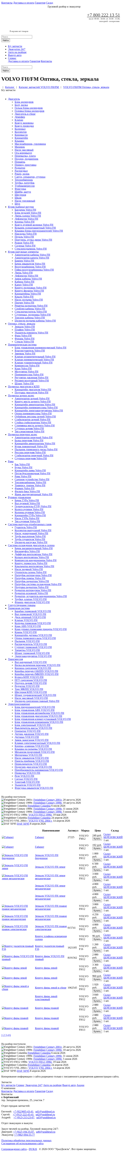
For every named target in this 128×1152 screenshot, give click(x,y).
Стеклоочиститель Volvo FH (31, 311)
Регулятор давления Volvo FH (31, 377)
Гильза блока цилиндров (29, 108)
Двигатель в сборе (25, 114)
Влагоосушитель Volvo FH (30, 350)
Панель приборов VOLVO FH (32, 761)
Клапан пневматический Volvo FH (34, 359)
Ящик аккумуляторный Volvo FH (33, 494)
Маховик (20, 146)
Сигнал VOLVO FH (26, 779)
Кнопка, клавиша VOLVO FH (32, 746)
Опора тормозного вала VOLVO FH (35, 638)
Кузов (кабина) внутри (21, 206)
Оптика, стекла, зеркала (21, 323)
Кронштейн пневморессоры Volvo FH (36, 407)
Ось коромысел (23, 152)
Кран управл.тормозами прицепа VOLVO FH (41, 629)
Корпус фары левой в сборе (50, 987)
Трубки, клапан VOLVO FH (31, 599)
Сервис (12, 58)
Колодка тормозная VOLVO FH (33, 623)
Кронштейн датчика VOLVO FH (33, 635)
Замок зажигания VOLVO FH (31, 740)
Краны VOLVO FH (26, 632)
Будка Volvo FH (23, 467)
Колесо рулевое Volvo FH (29, 509)
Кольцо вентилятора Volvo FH (32, 557)
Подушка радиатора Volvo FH (31, 587)
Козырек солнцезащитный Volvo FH (35, 227)
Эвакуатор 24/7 (16, 49)
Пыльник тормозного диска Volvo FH (36, 449)
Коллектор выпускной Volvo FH (33, 530)
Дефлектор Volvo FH (26, 218)
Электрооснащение (19, 704)
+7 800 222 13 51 (103, 14)
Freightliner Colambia (39, 805)
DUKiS (33, 1149)
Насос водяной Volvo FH (29, 569)
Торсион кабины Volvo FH (30, 317)
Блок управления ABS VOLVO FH (34, 710)
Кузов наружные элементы (23, 251)
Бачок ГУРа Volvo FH (27, 500)
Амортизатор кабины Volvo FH (32, 254)
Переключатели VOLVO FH (31, 764)
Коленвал (20, 128)
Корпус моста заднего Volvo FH (33, 401)
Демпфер (20, 116)
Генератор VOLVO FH (27, 731)
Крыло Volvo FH (24, 296)
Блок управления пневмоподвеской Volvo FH (40, 347)
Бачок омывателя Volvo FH (30, 263)
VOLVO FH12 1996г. (40, 814)
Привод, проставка (25, 164)
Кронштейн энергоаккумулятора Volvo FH (39, 410)
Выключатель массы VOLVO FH (33, 728)
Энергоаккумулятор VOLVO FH (33, 656)
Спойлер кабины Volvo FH (30, 308)
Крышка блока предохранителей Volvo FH (39, 230)
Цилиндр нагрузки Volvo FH (31, 542)
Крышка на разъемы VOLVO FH (33, 749)
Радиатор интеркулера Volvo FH (33, 590)
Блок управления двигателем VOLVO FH (38, 716)
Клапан (19, 119)
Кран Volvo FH (23, 368)
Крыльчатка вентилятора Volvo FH (34, 566)
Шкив (18, 197)
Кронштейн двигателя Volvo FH (33, 389)
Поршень (20, 161)
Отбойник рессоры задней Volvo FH (35, 416)
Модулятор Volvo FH (26, 371)
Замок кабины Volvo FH (28, 278)
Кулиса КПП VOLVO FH (29, 677)
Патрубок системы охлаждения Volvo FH (38, 584)
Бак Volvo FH (22, 464)
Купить (97, 838)
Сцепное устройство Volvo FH (32, 479)
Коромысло (21, 134)
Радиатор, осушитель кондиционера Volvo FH (41, 596)
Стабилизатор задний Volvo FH (32, 419)
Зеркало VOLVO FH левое (50, 866)
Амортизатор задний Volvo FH (32, 398)
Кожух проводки (24, 125)
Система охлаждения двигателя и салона (31, 545)
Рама (11, 461)
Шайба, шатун (23, 191)
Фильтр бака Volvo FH (27, 491)
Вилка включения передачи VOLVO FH (37, 665)
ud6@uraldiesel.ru (45, 1131)
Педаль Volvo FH (24, 236)
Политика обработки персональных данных (26, 1140)
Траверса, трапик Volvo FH (30, 485)
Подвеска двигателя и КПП (24, 386)
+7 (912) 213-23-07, (24, 1117)
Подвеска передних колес (22, 434)
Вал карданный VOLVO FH (31, 662)
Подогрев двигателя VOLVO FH (33, 767)
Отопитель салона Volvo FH (30, 572)
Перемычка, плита (25, 155)
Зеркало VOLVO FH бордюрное (46, 857)
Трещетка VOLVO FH (27, 650)
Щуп (17, 203)
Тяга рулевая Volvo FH (27, 521)
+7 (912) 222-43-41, (23, 1114)
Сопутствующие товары (22, 605)
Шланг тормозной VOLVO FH (32, 653)
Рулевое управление (19, 497)
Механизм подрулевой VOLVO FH (35, 752)
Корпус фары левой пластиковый (46, 998)
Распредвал (21, 170)
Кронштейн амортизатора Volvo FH (35, 404)
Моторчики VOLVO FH (28, 755)
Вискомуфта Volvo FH (27, 551)
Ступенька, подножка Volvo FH (33, 314)
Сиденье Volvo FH (25, 245)
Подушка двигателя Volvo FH (31, 392)
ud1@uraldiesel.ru (45, 1111)
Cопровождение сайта (14, 1149)
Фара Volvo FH (23, 335)
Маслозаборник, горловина (30, 143)
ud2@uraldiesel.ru (45, 1114)
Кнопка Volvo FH (24, 221)
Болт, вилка (21, 105)
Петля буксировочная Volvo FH (32, 473)
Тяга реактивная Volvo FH (29, 431)
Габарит (39, 837)
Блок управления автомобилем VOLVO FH (39, 713)
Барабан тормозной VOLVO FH (33, 611)
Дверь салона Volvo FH (28, 215)
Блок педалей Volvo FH (28, 212)
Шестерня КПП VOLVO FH (31, 692)
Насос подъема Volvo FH (29, 299)
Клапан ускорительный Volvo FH (33, 362)
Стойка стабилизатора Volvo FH (33, 422)
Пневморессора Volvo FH (29, 374)
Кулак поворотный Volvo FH (31, 446)
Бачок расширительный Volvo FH (34, 548)
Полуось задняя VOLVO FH (31, 683)
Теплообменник (24, 179)
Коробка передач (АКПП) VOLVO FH (36, 671)
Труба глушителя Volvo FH (30, 539)
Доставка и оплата (23, 2)
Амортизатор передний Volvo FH (33, 437)
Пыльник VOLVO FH (27, 641)
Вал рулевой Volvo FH (27, 503)
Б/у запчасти (15, 46)
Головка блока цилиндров (29, 111)
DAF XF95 (23, 823)
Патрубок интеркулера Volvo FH (33, 575)
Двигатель (14, 99)
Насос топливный (25, 200)
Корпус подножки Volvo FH (30, 287)
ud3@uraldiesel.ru (46, 1117)
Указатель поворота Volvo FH (31, 332)
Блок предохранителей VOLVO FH (35, 707)
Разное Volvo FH (24, 242)
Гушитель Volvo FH (26, 527)
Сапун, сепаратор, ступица (30, 176)
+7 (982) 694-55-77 (24, 1134)
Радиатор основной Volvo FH (31, 593)
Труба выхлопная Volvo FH (30, 536)
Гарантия (40, 2)
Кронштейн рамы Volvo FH (30, 470)
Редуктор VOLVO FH (27, 686)
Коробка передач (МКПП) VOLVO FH (36, 674)
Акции (80, 1085)
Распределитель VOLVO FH (31, 644)
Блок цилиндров (24, 102)
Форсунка (20, 188)
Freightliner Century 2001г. (48, 799)
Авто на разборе (17, 52)
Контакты (6, 2)
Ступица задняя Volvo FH (29, 428)
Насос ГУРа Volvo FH (27, 518)
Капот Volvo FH (24, 284)
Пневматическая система (22, 344)
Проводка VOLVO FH (27, 773)
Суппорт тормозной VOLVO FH (33, 647)
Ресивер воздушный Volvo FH (32, 380)
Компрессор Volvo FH (27, 365)
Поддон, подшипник (26, 158)
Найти (6, 40)
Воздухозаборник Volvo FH (30, 266)
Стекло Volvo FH (24, 341)
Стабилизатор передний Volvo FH (34, 455)
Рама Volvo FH (23, 476)
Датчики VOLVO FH (27, 737)
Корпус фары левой (46, 967)
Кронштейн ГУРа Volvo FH (30, 515)
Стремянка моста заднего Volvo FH (35, 425)
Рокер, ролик (22, 173)
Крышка (19, 140)
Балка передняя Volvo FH (29, 440)
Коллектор (21, 131)
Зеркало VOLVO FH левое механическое (50, 877)
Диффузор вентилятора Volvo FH (33, 554)
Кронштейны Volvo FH (28, 293)
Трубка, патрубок (24, 182)
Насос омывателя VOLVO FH (32, 758)
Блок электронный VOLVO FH (32, 725)
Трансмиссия (15, 659)
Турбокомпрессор (25, 185)
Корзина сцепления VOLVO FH (33, 668)
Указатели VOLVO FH (27, 785)
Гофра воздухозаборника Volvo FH (34, 269)
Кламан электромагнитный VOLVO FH (37, 743)
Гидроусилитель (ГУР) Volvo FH (33, 506)
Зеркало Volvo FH (25, 326)
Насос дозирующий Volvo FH (31, 533)
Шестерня (20, 194)
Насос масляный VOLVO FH (31, 698)
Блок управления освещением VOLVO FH (39, 722)
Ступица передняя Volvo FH (31, 458)
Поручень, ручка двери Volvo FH (33, 239)
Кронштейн (21, 137)
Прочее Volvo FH (24, 302)
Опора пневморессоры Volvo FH (33, 413)
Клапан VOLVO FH (26, 620)
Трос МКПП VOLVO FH (29, 689)
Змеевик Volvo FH (25, 353)
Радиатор (20, 167)
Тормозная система (19, 608)
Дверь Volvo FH (24, 272)
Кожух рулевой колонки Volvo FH (34, 224)
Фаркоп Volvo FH (24, 488)
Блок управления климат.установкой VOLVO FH (43, 719)
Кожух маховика (24, 122)
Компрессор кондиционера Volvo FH (35, 560)
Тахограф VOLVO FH (27, 782)
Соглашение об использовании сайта (22, 1143)
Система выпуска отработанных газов (30, 524)
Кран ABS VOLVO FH (28, 626)
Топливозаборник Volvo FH (30, 482)
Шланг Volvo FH (24, 383)
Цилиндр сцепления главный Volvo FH (37, 701)
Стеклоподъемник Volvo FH (31, 248)
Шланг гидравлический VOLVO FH (35, 695)
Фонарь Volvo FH (24, 338)
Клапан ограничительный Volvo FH (35, 356)
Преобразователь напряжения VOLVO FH (39, 770)
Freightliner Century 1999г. (48, 802)
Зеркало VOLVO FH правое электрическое (51, 928)
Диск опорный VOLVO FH (30, 617)
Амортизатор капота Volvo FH (32, 257)
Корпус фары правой (47, 1008)
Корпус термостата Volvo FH (31, 563)
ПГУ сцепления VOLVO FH (31, 680)
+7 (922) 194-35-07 (23, 1131)
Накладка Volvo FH (26, 233)
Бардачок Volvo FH (25, 209)
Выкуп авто (15, 55)
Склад (49, 2)
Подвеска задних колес (21, 395)
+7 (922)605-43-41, (23, 1111)
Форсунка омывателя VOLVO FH (34, 788)
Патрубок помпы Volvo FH (30, 578)
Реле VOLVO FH (24, 776)
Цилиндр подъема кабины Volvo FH (35, 320)
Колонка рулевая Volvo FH (30, 512)
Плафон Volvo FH (25, 329)
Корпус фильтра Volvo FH (29, 290)
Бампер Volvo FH (24, 260)
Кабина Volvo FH (24, 281)
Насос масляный (24, 149)
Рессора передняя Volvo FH (30, 452)
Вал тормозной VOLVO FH (30, 614)
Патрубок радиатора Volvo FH (32, 581)
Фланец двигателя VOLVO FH (32, 602)
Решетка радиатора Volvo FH (31, 305)
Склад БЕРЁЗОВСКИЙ (113, 836)
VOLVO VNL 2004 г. (40, 820)
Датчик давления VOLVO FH (31, 734)
